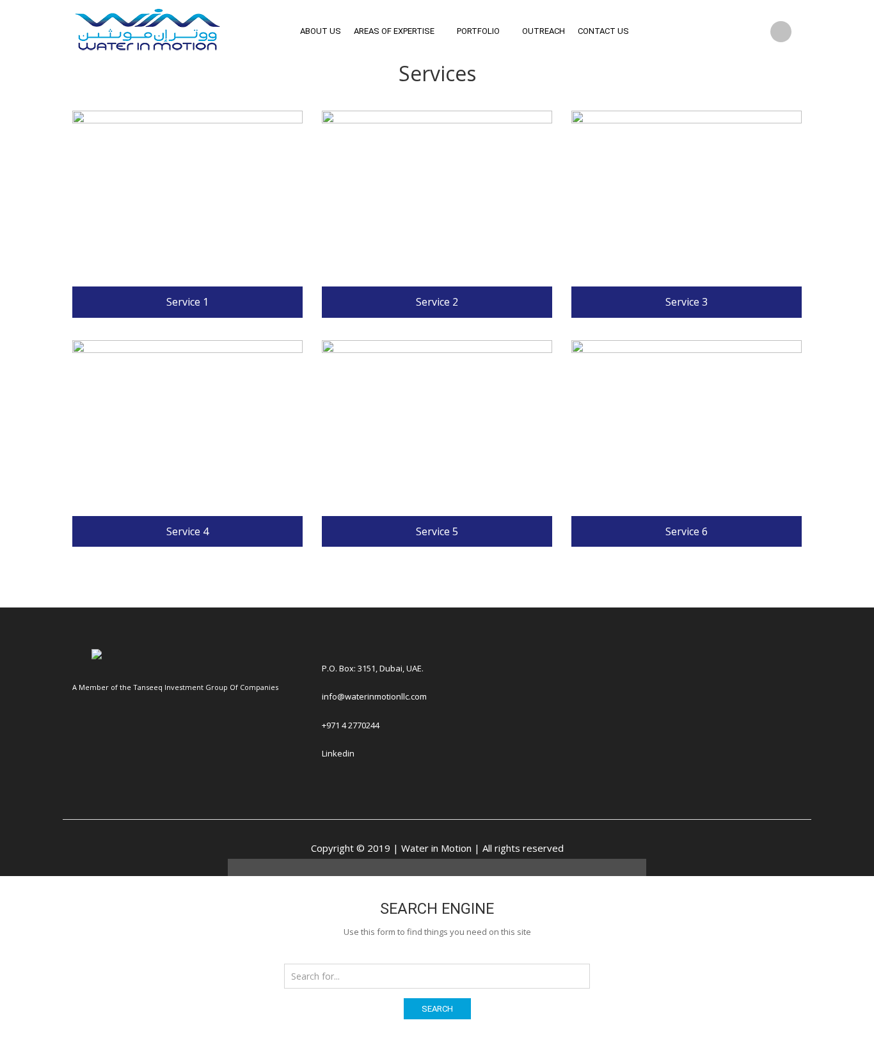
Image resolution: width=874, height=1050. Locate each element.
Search (437, 1009)
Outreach (543, 31)
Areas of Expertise (394, 31)
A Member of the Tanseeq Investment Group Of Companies (175, 687)
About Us (320, 31)
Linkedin (338, 753)
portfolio (478, 31)
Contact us (603, 31)
